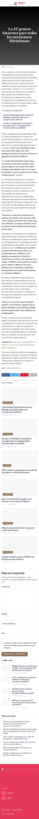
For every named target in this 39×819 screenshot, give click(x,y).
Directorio (6, 810)
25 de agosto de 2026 (9, 415)
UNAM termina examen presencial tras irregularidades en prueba (23, 691)
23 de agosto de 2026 (20, 673)
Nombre (5, 614)
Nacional (7, 465)
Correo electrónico (9, 624)
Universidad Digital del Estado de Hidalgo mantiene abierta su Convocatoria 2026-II (18, 117)
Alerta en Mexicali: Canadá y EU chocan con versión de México (19, 743)
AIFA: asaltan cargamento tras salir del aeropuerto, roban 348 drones (18, 738)
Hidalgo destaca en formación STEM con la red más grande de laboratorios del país (24, 668)
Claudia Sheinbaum (27, 89)
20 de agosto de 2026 (20, 696)
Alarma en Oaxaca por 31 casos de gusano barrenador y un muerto (24, 702)
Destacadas (10, 66)
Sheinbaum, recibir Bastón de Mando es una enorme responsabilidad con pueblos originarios (18, 345)
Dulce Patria (10, 814)
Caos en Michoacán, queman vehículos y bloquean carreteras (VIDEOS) (24, 679)
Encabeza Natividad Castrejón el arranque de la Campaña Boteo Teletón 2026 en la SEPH (17, 125)
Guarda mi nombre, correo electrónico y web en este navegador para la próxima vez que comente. (20, 645)
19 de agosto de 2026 (20, 684)
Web (3, 633)
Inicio (3, 66)
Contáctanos (17, 810)
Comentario (6, 587)
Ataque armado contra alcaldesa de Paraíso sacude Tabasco (17, 754)
